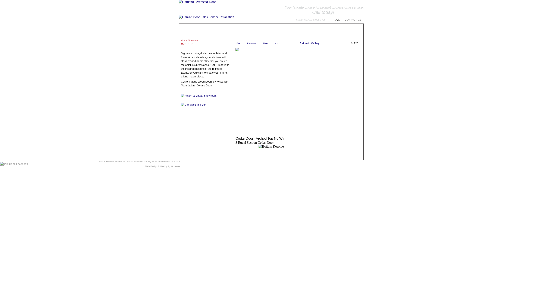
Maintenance (319, 30)
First (239, 43)
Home (336, 19)
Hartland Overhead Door (118, 161)
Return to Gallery (309, 43)
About (189, 30)
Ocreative (176, 166)
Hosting (164, 166)
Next (265, 43)
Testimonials (269, 30)
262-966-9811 (349, 12)
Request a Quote (346, 30)
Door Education (294, 30)
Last (276, 43)
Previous (251, 43)
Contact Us (353, 19)
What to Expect (229, 30)
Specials (250, 30)
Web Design (151, 166)
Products (206, 30)
